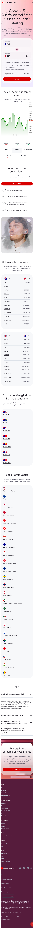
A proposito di (5, 853)
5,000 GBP (7, 377)
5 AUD (6, 286)
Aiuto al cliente (5, 843)
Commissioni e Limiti (6, 836)
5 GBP (6, 343)
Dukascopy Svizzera (11, 916)
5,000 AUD (7, 320)
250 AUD (7, 305)
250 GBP (7, 362)
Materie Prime (5, 828)
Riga (11, 912)
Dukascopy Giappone (6, 919)
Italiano (4, 873)
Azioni (3, 826)
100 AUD (7, 301)
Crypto (3, 823)
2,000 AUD (7, 316)
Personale (3, 788)
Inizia (17, 79)
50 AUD (6, 297)
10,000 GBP (7, 381)
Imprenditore (4, 793)
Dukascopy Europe (21, 916)
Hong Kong (15, 912)
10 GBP (6, 347)
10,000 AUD (7, 324)
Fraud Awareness (6, 861)
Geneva (7, 912)
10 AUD (6, 290)
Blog (2, 858)
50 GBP (6, 355)
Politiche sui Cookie (6, 887)
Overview (3, 803)
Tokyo (21, 912)
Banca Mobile (4, 815)
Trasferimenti (4, 808)
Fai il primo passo (17, 769)
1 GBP (6, 340)
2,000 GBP (7, 373)
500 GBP (7, 366)
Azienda (3, 790)
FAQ (2, 846)
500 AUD (7, 309)
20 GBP (6, 351)
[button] (17, 694)
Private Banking (5, 795)
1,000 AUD (7, 312)
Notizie (3, 856)
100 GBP (6, 358)
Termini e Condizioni (6, 879)
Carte (2, 805)
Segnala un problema (6, 891)
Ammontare (7, 41)
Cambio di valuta (5, 810)
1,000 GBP (7, 370)
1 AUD (6, 282)
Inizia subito (17, 183)
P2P (2, 813)
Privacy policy (5, 883)
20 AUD (6, 294)
